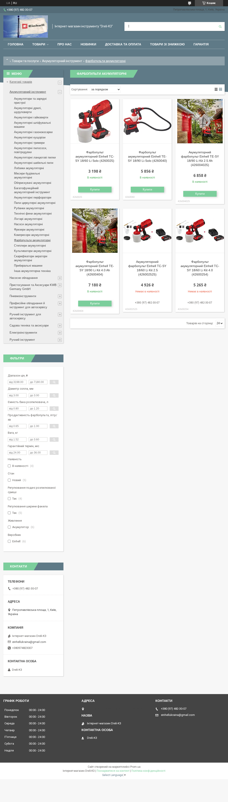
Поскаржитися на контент (113, 770)
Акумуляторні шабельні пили (33, 162)
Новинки (88, 44)
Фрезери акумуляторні (29, 229)
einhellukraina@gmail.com (29, 642)
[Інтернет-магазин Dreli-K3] (25, 26)
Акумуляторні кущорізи (29, 137)
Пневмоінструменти (23, 296)
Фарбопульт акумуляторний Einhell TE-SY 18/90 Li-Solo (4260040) (147, 156)
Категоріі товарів (21, 81)
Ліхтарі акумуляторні (28, 219)
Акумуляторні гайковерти (31, 117)
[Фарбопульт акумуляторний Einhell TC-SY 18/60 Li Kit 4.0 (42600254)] (199, 231)
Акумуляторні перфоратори (32, 197)
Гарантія (201, 44)
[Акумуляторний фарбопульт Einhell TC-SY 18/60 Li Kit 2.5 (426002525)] (147, 231)
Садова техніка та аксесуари (29, 325)
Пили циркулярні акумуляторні (34, 203)
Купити (95, 189)
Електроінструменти (23, 332)
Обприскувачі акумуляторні (32, 182)
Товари (38, 44)
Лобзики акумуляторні (29, 168)
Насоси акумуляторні (28, 224)
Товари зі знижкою (167, 44)
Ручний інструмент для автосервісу (25, 316)
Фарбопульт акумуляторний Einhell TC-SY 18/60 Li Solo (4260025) (94, 156)
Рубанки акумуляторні (29, 208)
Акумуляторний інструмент (62, 61)
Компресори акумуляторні (31, 235)
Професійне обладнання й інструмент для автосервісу (28, 305)
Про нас (64, 44)
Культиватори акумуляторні (32, 251)
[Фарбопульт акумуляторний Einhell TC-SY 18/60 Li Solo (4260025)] (94, 121)
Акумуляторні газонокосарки (33, 132)
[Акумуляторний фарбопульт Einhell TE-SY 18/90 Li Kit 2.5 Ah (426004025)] (199, 121)
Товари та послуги (25, 61)
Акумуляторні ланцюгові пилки (35, 157)
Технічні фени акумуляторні (33, 213)
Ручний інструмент (22, 339)
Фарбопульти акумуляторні (32, 240)
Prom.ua (135, 766)
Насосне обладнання (24, 277)
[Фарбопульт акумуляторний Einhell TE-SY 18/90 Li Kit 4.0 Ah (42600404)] (94, 231)
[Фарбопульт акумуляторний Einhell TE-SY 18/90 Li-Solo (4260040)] (147, 121)
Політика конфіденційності (148, 770)
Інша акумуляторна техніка (32, 271)
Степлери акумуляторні (30, 245)
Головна (15, 44)
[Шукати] (220, 26)
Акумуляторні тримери (29, 142)
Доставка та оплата (123, 44)
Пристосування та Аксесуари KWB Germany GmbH (33, 287)
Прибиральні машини (28, 265)
